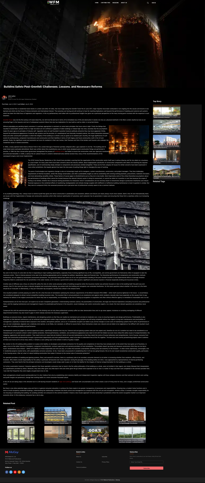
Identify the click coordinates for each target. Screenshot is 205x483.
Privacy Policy (105, 462)
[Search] (147, 3)
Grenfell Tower (8, 120)
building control (60, 151)
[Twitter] (10, 472)
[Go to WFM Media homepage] (53, 3)
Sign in (154, 2)
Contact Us (79, 462)
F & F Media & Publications (108, 480)
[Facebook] (6, 472)
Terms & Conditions (81, 467)
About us (78, 456)
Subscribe (104, 456)
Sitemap (118, 480)
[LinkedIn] (23, 472)
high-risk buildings (65, 381)
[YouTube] (15, 472)
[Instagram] (19, 472)
